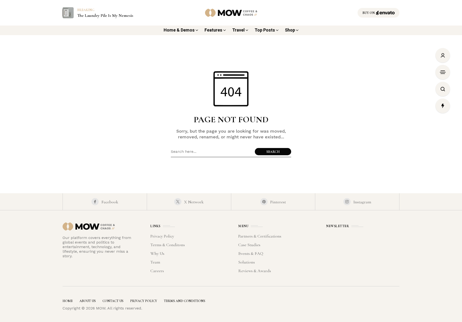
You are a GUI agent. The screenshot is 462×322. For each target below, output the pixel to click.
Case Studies (249, 244)
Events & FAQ (250, 253)
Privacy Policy (162, 236)
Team (155, 262)
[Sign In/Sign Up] (443, 55)
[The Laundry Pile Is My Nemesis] (68, 12)
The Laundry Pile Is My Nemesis (105, 15)
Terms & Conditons (167, 244)
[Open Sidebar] (443, 72)
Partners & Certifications (259, 236)
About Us (87, 301)
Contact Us (113, 301)
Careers (157, 270)
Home (68, 301)
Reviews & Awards (254, 270)
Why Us (157, 253)
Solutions (246, 262)
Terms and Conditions (184, 301)
